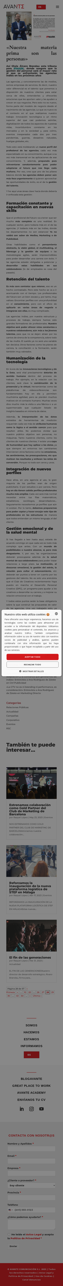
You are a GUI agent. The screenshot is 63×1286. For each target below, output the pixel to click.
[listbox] (56, 613)
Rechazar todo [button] (32, 664)
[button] (31, 671)
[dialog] (32, 643)
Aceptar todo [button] (32, 657)
